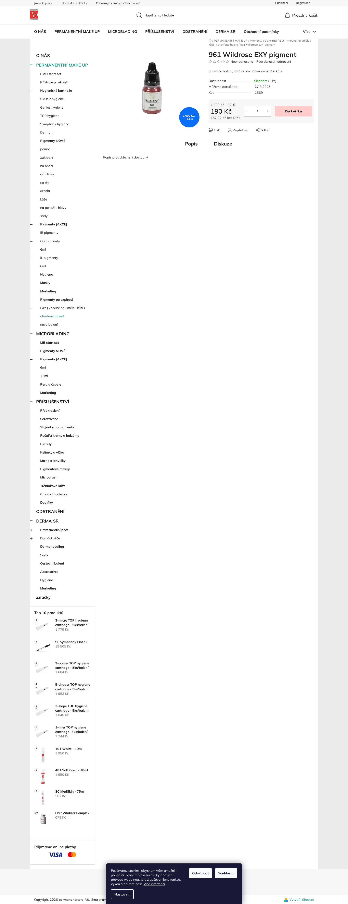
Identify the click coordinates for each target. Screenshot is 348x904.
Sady (44, 555)
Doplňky (46, 502)
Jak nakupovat (43, 3)
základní (46, 157)
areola (45, 191)
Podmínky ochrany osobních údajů (118, 3)
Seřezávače (49, 419)
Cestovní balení (52, 563)
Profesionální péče (54, 530)
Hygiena (46, 274)
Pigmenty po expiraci (56, 299)
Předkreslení (50, 410)
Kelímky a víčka (52, 452)
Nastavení (122, 894)
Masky (45, 283)
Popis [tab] (191, 144)
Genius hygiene (51, 107)
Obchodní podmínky (74, 3)
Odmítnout (200, 873)
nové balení (49, 324)
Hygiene (46, 580)
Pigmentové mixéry (55, 469)
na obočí (46, 166)
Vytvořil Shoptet (301, 900)
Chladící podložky (53, 494)
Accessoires (49, 572)
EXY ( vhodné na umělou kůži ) (62, 308)
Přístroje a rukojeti (54, 82)
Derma (45, 132)
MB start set (49, 342)
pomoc (45, 149)
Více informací (154, 884)
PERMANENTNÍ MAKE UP (62, 65)
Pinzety (46, 444)
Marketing (48, 291)
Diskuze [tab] (223, 144)
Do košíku (293, 111)
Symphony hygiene (54, 124)
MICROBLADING (52, 333)
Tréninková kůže (53, 486)
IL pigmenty (49, 258)
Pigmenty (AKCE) (53, 224)
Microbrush (48, 477)
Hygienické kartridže (56, 90)
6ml (43, 249)
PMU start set (50, 74)
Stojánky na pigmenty (57, 427)
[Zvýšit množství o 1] (268, 111)
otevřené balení (52, 316)
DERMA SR (47, 521)
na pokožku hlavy (53, 208)
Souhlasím (226, 873)
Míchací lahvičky (53, 461)
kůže (43, 199)
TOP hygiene (49, 116)
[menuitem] (40, 32)
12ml (44, 376)
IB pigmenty (49, 233)
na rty (44, 182)
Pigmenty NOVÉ (52, 141)
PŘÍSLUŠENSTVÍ (52, 401)
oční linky (47, 174)
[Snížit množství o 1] (247, 111)
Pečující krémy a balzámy (59, 435)
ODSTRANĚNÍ (50, 511)
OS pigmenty (50, 241)
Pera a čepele (50, 384)
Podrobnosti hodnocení (273, 61)
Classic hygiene (52, 99)
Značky (43, 597)
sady (44, 216)
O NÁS (43, 55)
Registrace (303, 3)
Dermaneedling (52, 546)
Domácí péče (50, 538)
